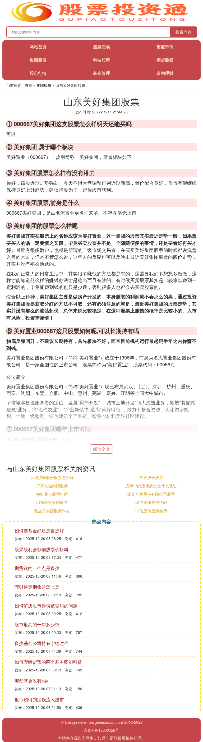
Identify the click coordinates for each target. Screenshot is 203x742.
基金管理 (101, 73)
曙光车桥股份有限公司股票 (151, 494)
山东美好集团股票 (52, 502)
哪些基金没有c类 (31, 680)
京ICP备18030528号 (101, 730)
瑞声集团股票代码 (151, 502)
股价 (177, 256)
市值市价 (164, 47)
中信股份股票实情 (151, 510)
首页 (28, 85)
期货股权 (164, 60)
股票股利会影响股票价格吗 (41, 549)
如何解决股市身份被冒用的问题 (46, 605)
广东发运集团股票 (52, 485)
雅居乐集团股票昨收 (52, 510)
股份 (39, 357)
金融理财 (164, 73)
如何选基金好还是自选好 (39, 530)
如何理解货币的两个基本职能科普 (48, 661)
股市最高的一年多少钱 (37, 624)
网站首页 (38, 47)
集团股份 (38, 60)
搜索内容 (183, 32)
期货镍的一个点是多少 (37, 568)
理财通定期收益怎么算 (37, 586)
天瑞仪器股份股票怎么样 (52, 477)
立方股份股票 (151, 477)
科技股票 (101, 60)
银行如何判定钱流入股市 (39, 699)
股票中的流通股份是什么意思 (151, 485)
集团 (50, 123)
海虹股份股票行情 (52, 494)
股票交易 (101, 47)
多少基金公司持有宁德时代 (41, 643)
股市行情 (38, 73)
